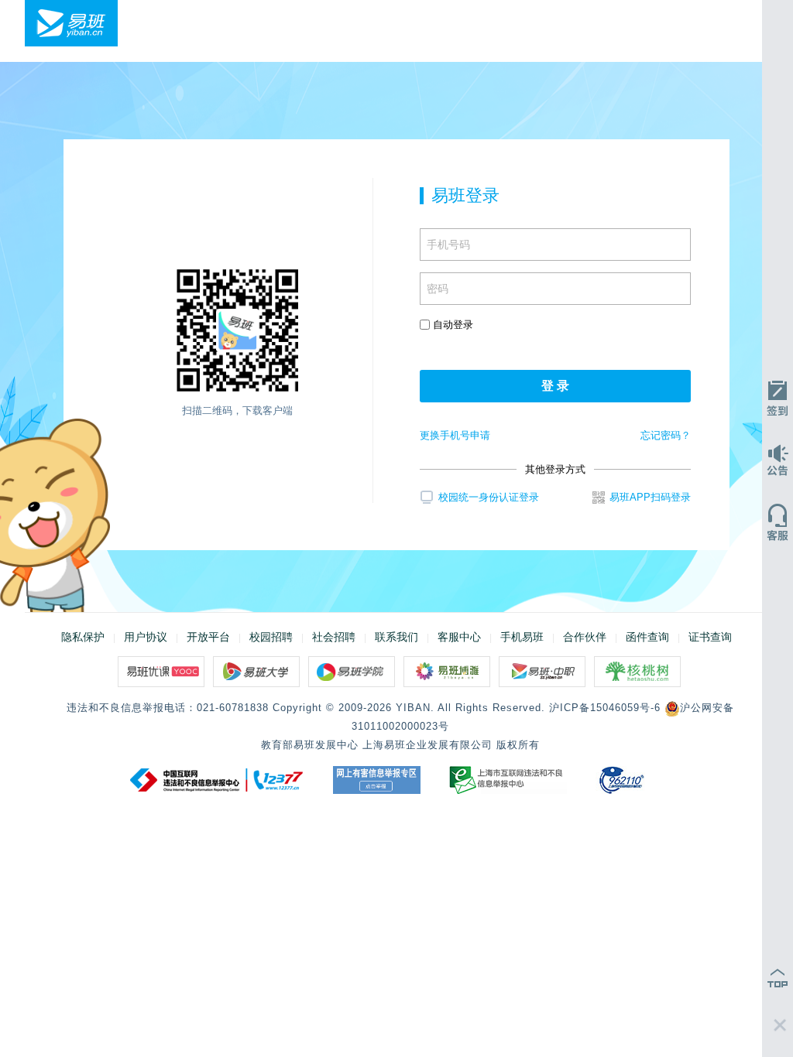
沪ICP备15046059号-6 (605, 707)
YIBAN (413, 707)
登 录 (555, 385)
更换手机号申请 (455, 435)
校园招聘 (271, 637)
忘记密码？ (665, 435)
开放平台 (208, 637)
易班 (71, 23)
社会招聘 (333, 637)
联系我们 (396, 637)
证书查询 (710, 637)
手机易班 (522, 637)
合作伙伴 (584, 637)
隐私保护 (83, 637)
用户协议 (145, 637)
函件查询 (647, 637)
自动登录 (451, 324)
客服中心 (459, 637)
